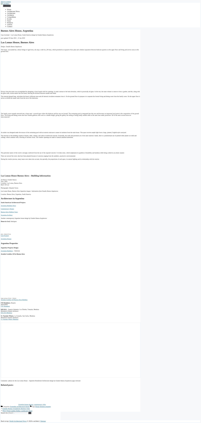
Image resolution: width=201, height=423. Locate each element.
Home (9, 9)
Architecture (11, 13)
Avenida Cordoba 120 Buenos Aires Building (14, 300)
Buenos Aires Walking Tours (9, 212)
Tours (9, 21)
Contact (9, 26)
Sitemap (43, 421)
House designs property (43, 406)
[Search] (29, 413)
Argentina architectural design (20, 406)
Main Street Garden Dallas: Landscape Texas (17, 411)
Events (9, 19)
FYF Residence (5, 306)
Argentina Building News (8, 206)
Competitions (11, 17)
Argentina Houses (6, 239)
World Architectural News (18, 421)
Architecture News (13, 11)
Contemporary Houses (7, 209)
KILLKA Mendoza (6, 313)
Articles (9, 24)
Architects (10, 15)
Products (10, 23)
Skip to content (6, 2)
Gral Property (5, 236)
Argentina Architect (6, 215)
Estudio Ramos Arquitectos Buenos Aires (16, 409)
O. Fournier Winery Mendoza (9, 319)
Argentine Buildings (7, 251)
